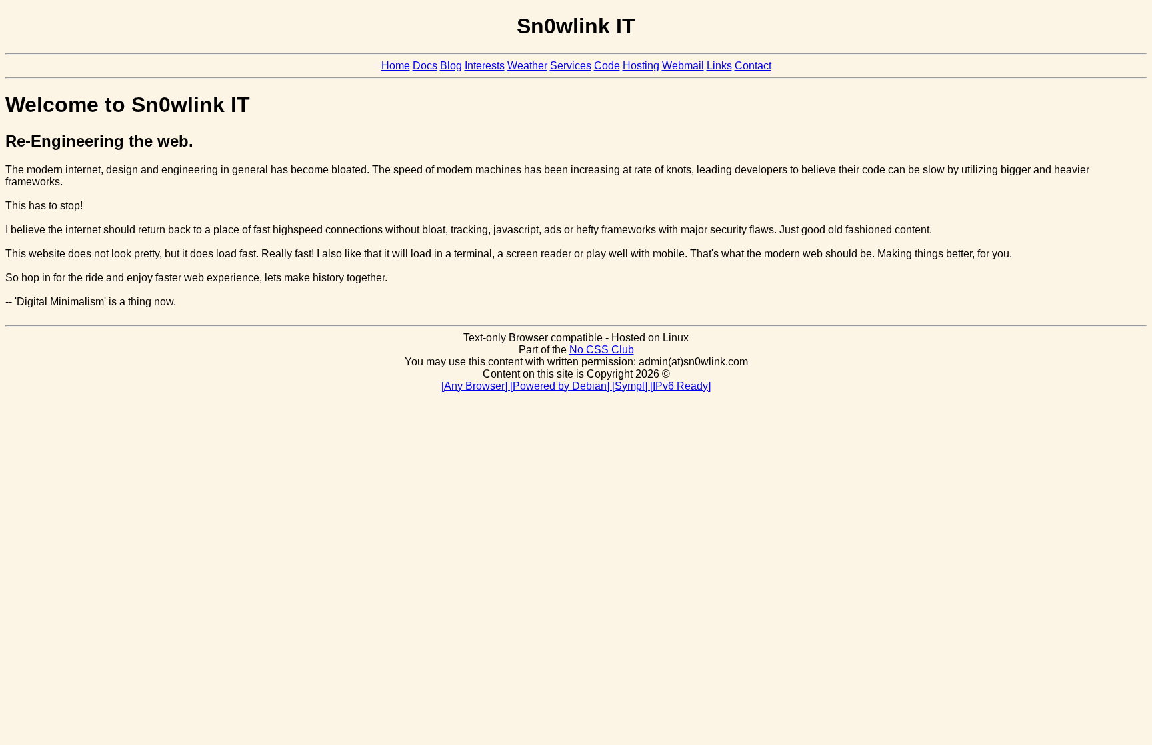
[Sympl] (631, 386)
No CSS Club (601, 349)
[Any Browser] (475, 386)
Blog (451, 65)
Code (607, 65)
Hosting (641, 65)
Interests (485, 65)
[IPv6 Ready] (680, 386)
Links (719, 65)
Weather (527, 65)
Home (395, 65)
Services (570, 65)
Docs (425, 65)
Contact (753, 65)
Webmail (683, 65)
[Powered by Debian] (561, 386)
